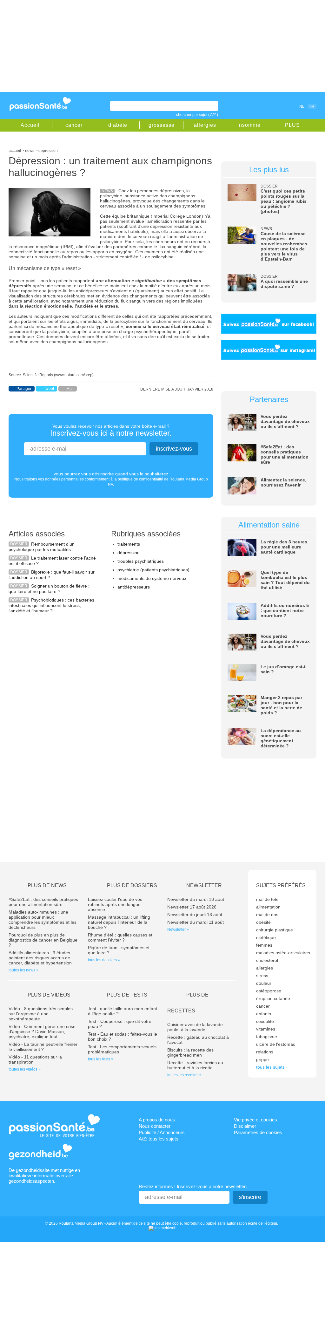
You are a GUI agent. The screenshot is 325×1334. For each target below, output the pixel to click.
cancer (74, 125)
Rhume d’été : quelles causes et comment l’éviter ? (120, 937)
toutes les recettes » (184, 1075)
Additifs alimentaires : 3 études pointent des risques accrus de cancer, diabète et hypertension (40, 957)
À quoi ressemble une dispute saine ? (284, 284)
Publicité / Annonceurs (162, 1132)
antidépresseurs (133, 586)
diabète (117, 125)
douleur (263, 983)
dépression (128, 552)
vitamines (265, 1028)
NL (301, 106)
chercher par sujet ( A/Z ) (197, 114)
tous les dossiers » (104, 960)
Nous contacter (154, 1126)
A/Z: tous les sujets (158, 1138)
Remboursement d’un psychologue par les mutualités (42, 546)
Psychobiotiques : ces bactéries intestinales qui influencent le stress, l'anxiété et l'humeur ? (51, 605)
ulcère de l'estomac (275, 1044)
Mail (70, 388)
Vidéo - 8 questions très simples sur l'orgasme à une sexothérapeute (41, 1013)
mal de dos (267, 914)
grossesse (162, 125)
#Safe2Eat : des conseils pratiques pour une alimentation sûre (284, 454)
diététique (266, 937)
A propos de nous (157, 1119)
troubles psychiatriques (140, 561)
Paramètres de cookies (258, 1132)
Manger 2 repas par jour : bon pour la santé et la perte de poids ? (281, 705)
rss (274, 106)
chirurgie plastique (274, 929)
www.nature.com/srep (73, 375)
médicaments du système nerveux (151, 578)
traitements (128, 544)
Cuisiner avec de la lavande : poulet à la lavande (196, 1027)
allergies (205, 125)
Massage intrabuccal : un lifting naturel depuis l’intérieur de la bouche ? (119, 922)
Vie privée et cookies (255, 1119)
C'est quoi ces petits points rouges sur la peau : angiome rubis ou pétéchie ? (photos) (284, 201)
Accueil (30, 125)
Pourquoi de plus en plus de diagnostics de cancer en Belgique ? (43, 940)
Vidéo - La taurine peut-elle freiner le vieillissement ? (43, 1047)
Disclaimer (245, 1126)
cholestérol (267, 960)
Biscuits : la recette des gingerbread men (190, 1052)
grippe (262, 1059)
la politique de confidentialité (138, 479)
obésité (263, 922)
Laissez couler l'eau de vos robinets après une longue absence (115, 904)
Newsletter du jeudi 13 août (194, 914)
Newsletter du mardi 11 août (195, 922)
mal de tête (267, 899)
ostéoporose (268, 990)
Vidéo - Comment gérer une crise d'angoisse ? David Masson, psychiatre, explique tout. (42, 1031)
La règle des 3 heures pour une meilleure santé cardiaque (284, 547)
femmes (264, 945)
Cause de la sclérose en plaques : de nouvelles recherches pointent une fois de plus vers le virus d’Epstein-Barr (284, 246)
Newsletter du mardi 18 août (195, 899)
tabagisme (266, 1036)
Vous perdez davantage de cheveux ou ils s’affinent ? (285, 421)
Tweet (49, 388)
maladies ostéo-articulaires (283, 952)
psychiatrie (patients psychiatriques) (153, 569)
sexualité (265, 1021)
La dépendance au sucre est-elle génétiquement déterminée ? (281, 738)
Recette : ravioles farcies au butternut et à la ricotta (195, 1065)
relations (264, 1051)
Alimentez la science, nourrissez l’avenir (283, 482)
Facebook (265, 106)
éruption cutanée (273, 998)
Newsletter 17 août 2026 (191, 906)
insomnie (249, 125)
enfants (263, 1013)
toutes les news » (23, 970)
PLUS (292, 125)
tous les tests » (100, 1059)
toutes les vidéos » (25, 1069)
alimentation (268, 906)
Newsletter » (178, 929)
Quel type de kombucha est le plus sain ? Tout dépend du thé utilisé (285, 580)
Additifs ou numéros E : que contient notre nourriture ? (285, 610)
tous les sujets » (272, 1067)
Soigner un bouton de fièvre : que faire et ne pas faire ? (49, 588)
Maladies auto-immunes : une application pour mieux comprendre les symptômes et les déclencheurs (42, 919)
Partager (24, 388)
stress (262, 975)
